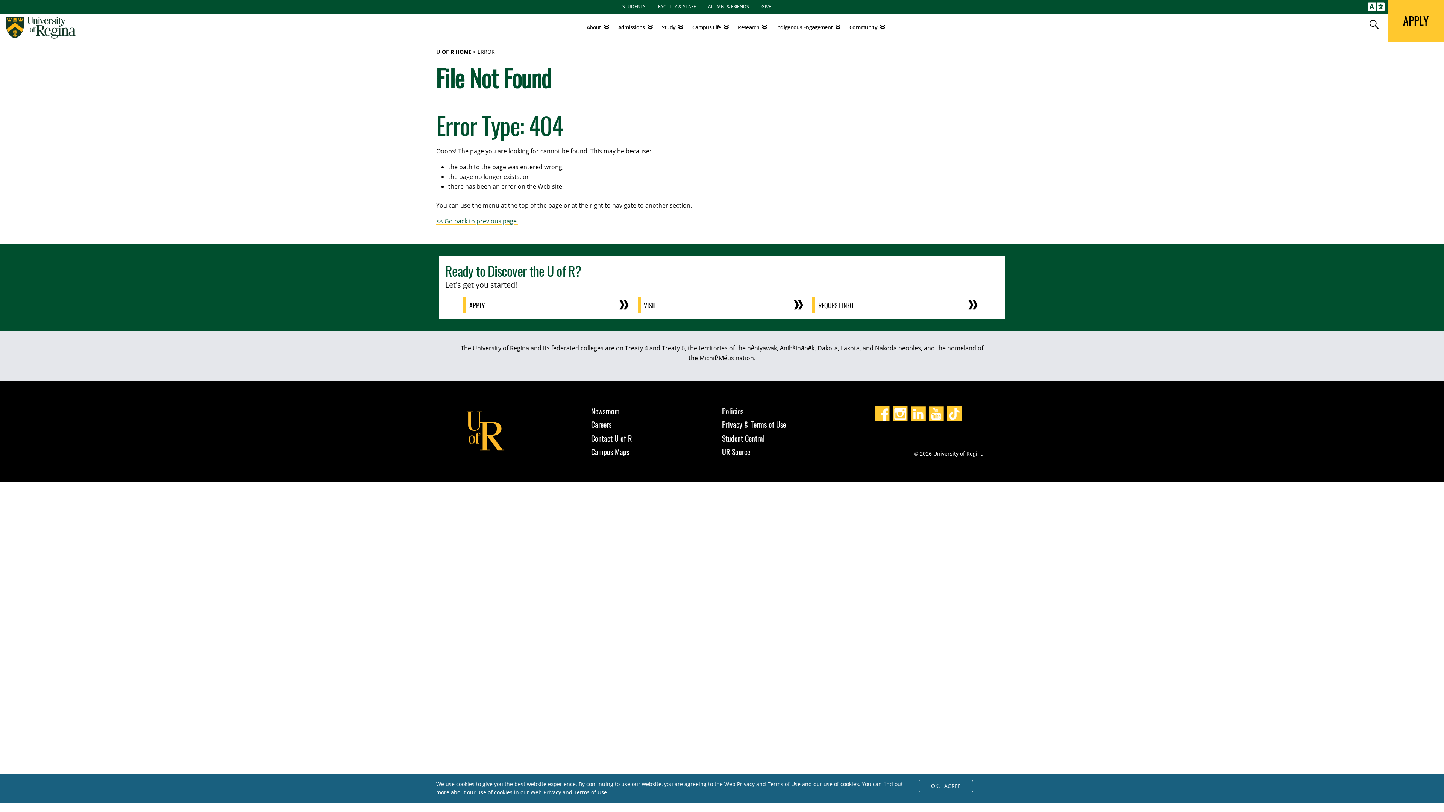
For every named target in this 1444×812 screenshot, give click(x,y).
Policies (732, 411)
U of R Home (454, 51)
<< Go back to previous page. (477, 221)
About (594, 27)
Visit (650, 305)
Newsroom (605, 411)
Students (634, 6)
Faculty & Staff (677, 6)
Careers (601, 424)
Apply (477, 305)
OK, (946, 785)
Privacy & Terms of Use (754, 424)
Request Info (836, 305)
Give (766, 6)
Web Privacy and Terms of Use (569, 792)
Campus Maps (610, 452)
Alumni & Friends (728, 6)
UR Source (736, 452)
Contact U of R (611, 438)
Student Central (743, 438)
